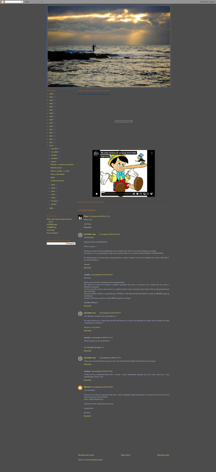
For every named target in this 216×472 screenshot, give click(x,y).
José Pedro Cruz (90, 234)
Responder (87, 227)
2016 (51, 126)
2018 (51, 120)
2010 (51, 146)
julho (53, 184)
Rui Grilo (87, 387)
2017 (51, 123)
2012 (51, 139)
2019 (51, 116)
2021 (51, 110)
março (53, 197)
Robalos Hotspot (109, 9)
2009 (51, 208)
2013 (51, 136)
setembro (54, 158)
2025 (51, 97)
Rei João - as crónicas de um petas (93, 93)
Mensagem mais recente (86, 455)
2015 (51, 129)
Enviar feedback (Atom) (94, 460)
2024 (51, 100)
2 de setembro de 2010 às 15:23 (110, 358)
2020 (51, 113)
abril (53, 194)
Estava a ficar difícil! (58, 174)
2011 (51, 142)
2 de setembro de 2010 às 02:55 (102, 274)
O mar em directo (52, 233)
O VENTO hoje (52, 224)
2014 (51, 133)
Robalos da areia (56, 167)
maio (53, 191)
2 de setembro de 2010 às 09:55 (110, 313)
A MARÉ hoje (51, 227)
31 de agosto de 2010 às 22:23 (109, 234)
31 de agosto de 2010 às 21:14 (99, 216)
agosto (53, 161)
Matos (86, 216)
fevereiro (54, 201)
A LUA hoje (51, 230)
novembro (55, 152)
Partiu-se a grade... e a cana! (60, 171)
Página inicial (125, 455)
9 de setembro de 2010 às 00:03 (102, 387)
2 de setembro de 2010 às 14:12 (102, 337)
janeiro (53, 204)
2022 (51, 107)
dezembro (54, 148)
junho (53, 188)
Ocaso (53, 177)
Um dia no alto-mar (57, 180)
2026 (51, 94)
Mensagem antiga (163, 455)
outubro (54, 155)
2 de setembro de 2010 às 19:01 (102, 371)
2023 (51, 103)
